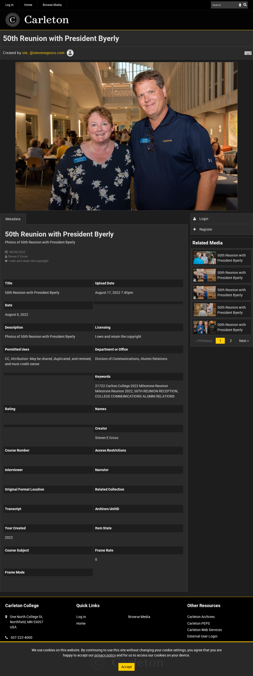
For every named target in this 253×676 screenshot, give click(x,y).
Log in (9, 5)
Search (245, 4)
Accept (126, 666)
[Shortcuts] (248, 52)
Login (203, 218)
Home (28, 5)
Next (244, 340)
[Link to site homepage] (37, 19)
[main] (126, 313)
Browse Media (52, 5)
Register (205, 229)
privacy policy (105, 655)
